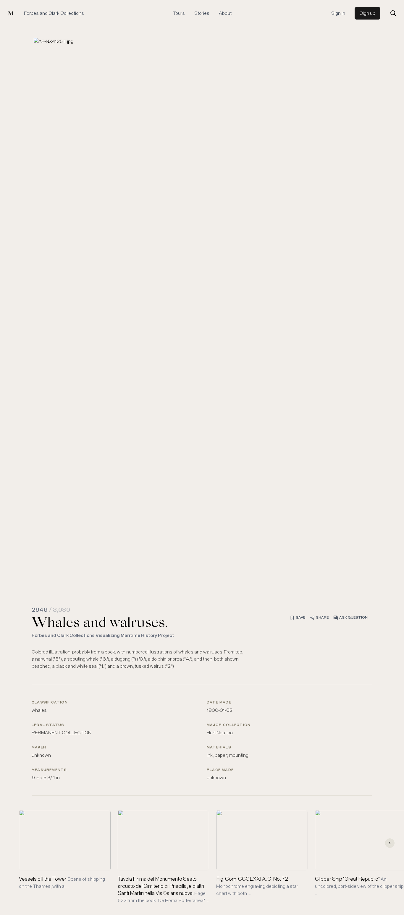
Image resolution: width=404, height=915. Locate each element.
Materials (219, 747)
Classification (50, 702)
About (225, 13)
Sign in (338, 13)
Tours (179, 13)
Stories (201, 13)
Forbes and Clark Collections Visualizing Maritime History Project (103, 635)
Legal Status (48, 725)
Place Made (220, 770)
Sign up (367, 13)
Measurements (49, 770)
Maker (39, 747)
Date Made (219, 702)
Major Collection (229, 725)
